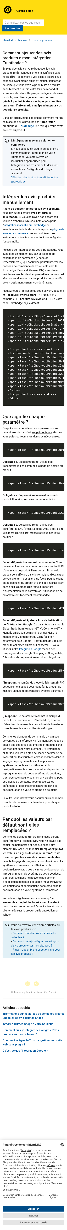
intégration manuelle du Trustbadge (25, 225)
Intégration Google (30, 649)
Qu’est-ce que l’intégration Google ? (25, 1050)
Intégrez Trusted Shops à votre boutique (28, 1024)
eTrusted (8, 40)
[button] (29, 984)
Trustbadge (26, 126)
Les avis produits (42, 40)
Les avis (22, 40)
